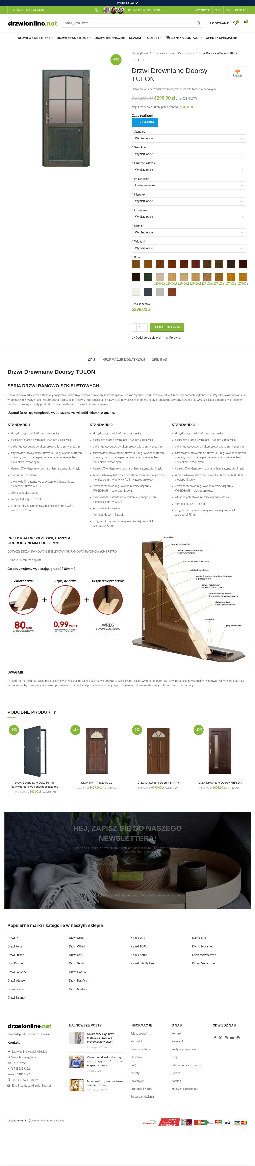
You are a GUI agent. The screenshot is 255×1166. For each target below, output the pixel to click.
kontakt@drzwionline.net (35, 1085)
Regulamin (178, 1041)
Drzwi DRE (14, 938)
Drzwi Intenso (16, 980)
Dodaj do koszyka (167, 327)
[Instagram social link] (226, 1038)
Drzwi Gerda (76, 963)
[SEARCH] (198, 23)
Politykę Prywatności (107, 895)
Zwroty (135, 1073)
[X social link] (220, 1038)
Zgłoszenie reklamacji (185, 1089)
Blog (174, 1057)
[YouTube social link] (232, 1038)
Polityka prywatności (184, 1049)
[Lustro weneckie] (189, 185)
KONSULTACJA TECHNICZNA (144, 10)
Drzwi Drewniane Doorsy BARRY (158, 782)
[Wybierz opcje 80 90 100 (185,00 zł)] (189, 154)
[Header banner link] (127, 3)
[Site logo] (32, 23)
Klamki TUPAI (139, 946)
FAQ (133, 1065)
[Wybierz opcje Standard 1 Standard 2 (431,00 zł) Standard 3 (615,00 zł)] (189, 138)
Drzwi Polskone (17, 972)
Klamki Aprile (139, 955)
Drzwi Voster (15, 963)
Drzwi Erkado (15, 955)
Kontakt (176, 1033)
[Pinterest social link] (238, 1038)
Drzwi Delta (76, 938)
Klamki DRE (199, 938)
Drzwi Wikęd (77, 946)
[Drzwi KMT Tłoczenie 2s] (97, 751)
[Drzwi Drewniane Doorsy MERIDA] (220, 751)
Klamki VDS (138, 938)
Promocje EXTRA (141, 1089)
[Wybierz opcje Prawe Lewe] (189, 201)
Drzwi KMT (76, 955)
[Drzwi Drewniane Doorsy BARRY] (158, 751)
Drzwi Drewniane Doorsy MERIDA (219, 782)
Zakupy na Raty (140, 1049)
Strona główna (140, 53)
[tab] (92, 358)
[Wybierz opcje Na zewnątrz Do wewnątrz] (189, 217)
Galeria (176, 1073)
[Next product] (143, 60)
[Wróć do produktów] (138, 60)
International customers (186, 1065)
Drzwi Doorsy (186, 53)
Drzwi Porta (14, 946)
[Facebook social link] (215, 1038)
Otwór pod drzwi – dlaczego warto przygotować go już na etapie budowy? (105, 1061)
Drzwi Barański (16, 997)
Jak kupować (139, 1033)
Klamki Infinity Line (142, 963)
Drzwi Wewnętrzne (204, 955)
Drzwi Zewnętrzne (163, 53)
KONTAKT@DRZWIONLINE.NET (28, 10)
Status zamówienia (142, 1096)
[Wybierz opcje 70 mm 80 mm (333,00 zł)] (189, 170)
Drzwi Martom (78, 989)
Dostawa (136, 1057)
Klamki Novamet (202, 946)
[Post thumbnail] (76, 1040)
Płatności (136, 1041)
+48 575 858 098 (28, 1080)
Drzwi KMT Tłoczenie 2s (96, 782)
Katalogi (176, 1081)
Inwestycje (137, 1081)
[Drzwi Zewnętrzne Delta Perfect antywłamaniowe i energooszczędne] (35, 751)
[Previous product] (134, 60)
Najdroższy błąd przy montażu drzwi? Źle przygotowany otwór (100, 1037)
